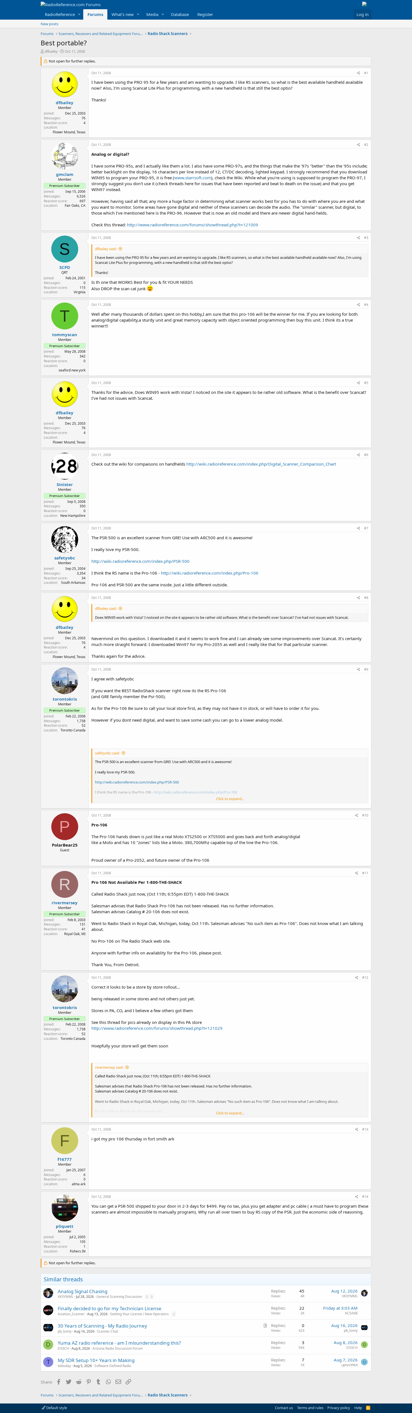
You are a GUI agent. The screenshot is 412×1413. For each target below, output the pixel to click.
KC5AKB (351, 1313)
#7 (366, 528)
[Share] (358, 73)
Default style (56, 1407)
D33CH (63, 1348)
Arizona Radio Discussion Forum (117, 1348)
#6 (366, 454)
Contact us (284, 1407)
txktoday (64, 1365)
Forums (95, 14)
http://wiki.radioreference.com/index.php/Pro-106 (209, 573)
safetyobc (64, 558)
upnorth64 (349, 1365)
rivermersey (65, 902)
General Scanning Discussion (119, 1296)
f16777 (64, 1159)
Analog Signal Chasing (82, 1291)
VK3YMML (65, 1296)
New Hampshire (72, 515)
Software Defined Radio (112, 1365)
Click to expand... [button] (230, 798)
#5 (366, 382)
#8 (366, 597)
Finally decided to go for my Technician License (109, 1308)
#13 (365, 1129)
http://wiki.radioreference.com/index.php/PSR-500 (140, 561)
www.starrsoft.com (192, 177)
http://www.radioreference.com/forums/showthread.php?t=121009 (192, 224)
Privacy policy (338, 1407)
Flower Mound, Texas (69, 132)
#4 (366, 304)
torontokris (65, 699)
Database (180, 14)
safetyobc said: (107, 753)
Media (152, 14)
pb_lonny (64, 1331)
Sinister (65, 484)
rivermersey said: (109, 1067)
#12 (365, 977)
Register (205, 14)
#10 (365, 815)
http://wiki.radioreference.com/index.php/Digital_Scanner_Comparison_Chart (261, 464)
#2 (366, 144)
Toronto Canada (73, 730)
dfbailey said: (106, 248)
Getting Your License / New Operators (139, 1314)
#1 (366, 73)
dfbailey (51, 51)
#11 (365, 873)
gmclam (64, 174)
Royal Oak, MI (74, 933)
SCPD (64, 267)
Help (358, 1407)
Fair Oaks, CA (75, 205)
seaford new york (72, 370)
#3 (366, 237)
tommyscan (64, 334)
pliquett (64, 1226)
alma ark (78, 1184)
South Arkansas (73, 582)
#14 (365, 1196)
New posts (49, 23)
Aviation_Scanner (71, 1314)
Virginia (79, 292)
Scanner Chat (107, 1331)
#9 (366, 669)
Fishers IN (77, 1251)
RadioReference (60, 14)
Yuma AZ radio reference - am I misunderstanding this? (119, 1343)
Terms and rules (310, 1407)
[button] (79, 14)
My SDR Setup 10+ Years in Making (96, 1360)
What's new (123, 14)
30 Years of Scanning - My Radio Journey (102, 1326)
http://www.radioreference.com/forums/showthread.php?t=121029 (157, 1028)
